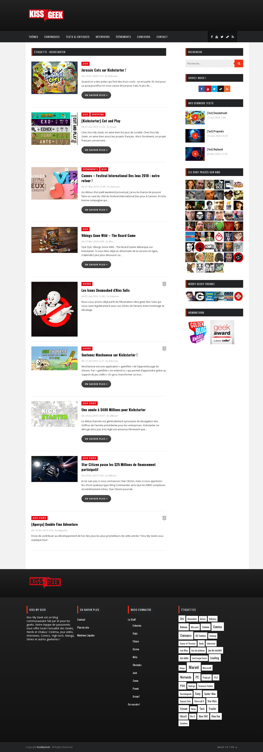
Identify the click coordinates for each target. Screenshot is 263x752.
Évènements (123, 37)
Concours (143, 37)
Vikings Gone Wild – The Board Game (108, 235)
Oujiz (135, 633)
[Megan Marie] (209, 240)
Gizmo (113, 126)
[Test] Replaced (215, 149)
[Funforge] (229, 209)
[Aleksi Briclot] (190, 188)
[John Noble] (209, 219)
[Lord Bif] (229, 230)
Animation (192, 618)
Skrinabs (137, 665)
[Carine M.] (190, 199)
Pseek (136, 688)
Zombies (184, 723)
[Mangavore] (190, 240)
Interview (211, 643)
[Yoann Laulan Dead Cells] (238, 219)
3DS (182, 619)
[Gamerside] (200, 300)
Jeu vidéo (184, 658)
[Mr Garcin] (229, 240)
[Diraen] (229, 199)
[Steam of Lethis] (219, 261)
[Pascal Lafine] (219, 250)
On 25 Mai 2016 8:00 (93, 241)
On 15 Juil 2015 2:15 (92, 361)
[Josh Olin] (219, 219)
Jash (135, 673)
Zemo (135, 681)
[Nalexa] (238, 240)
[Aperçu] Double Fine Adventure (54, 524)
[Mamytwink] (238, 230)
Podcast (206, 677)
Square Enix (185, 701)
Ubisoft (183, 716)
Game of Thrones (188, 643)
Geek (201, 643)
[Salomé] (200, 261)
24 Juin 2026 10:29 (217, 136)
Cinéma (205, 627)
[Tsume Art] (200, 271)
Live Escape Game (199, 658)
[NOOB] (209, 250)
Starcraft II (199, 701)
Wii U (192, 716)
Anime (203, 618)
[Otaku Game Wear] (238, 300)
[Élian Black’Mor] (238, 199)
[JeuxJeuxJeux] (209, 300)
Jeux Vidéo (89, 403)
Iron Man (184, 650)
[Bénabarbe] (229, 188)
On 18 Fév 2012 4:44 (42, 530)
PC (197, 677)
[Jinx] (200, 219)
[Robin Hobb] (190, 261)
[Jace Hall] (190, 219)
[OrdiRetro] (229, 300)
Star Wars (212, 701)
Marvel (194, 667)
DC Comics (201, 636)
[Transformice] (190, 271)
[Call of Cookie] (238, 188)
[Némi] (190, 250)
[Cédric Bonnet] (200, 199)
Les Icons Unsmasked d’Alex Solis (105, 290)
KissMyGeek (43, 747)
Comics (217, 626)
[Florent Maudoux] (200, 209)
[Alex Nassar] (200, 188)
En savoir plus (95, 95)
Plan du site (83, 627)
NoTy (135, 657)
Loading (214, 658)
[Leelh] (209, 230)
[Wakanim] (209, 271)
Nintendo (185, 677)
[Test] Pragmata (215, 131)
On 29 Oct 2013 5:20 (92, 475)
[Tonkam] (238, 261)
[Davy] (209, 199)
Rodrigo (191, 686)
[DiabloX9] (219, 199)
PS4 (182, 686)
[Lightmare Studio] (219, 230)
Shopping (98, 114)
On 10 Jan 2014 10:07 (93, 415)
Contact (162, 37)
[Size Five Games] (209, 261)
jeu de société (215, 650)
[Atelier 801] (219, 188)
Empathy (62, 530)
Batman (183, 627)
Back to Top (226, 747)
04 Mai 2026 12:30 (217, 154)
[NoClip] (200, 250)
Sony (197, 694)
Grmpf (136, 696)
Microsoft (207, 667)
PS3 (216, 677)
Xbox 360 (203, 716)
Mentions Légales (86, 635)
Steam (183, 709)
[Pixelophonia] (238, 250)
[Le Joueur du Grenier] (200, 230)
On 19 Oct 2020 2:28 (92, 76)
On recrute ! (134, 704)
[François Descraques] (209, 209)
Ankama (212, 618)
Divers (87, 284)
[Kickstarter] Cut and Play (100, 120)
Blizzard (195, 627)
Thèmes (33, 37)
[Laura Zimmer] (190, 230)
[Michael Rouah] (219, 240)
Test (201, 708)
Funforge (212, 635)
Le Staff (132, 619)
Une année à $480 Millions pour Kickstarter (113, 409)
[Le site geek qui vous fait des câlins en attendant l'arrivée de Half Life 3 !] (46, 21)
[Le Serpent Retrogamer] (219, 300)
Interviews (103, 37)
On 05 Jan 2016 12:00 (93, 296)
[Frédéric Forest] (219, 209)
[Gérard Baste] (238, 209)
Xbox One (215, 716)
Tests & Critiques (78, 37)
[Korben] (229, 219)
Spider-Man (210, 694)
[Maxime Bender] (200, 240)
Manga (182, 667)
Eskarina (113, 76)
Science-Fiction (205, 686)
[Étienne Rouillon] (190, 209)
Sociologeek (185, 693)
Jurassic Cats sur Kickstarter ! (103, 70)
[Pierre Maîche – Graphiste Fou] (190, 300)
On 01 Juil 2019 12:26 (93, 126)
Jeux (85, 63)
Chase (136, 641)
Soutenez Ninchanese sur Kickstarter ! (109, 354)
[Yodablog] (219, 271)
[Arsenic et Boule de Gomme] (209, 188)
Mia (111, 241)
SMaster (114, 415)
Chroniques (52, 37)
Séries (193, 708)
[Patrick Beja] (229, 250)
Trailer (212, 708)
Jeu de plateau (198, 650)
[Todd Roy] (229, 261)
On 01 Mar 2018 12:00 (93, 186)
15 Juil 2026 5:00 (216, 117)
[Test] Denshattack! (217, 113)
